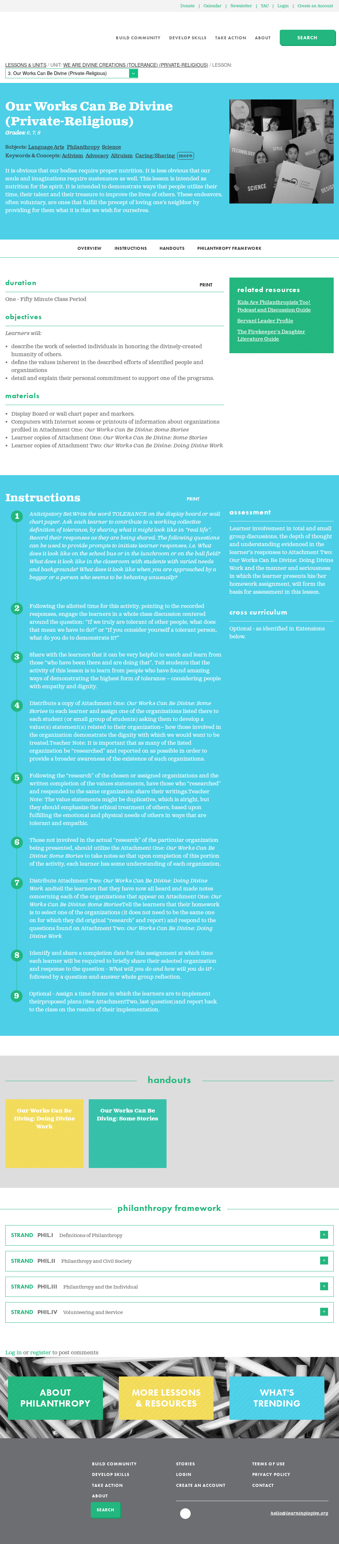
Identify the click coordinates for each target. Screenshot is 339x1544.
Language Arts (46, 147)
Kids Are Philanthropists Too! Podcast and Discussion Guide (274, 306)
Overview (89, 248)
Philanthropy (83, 147)
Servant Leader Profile (265, 321)
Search (307, 37)
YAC (264, 6)
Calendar (212, 6)
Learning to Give (30, 33)
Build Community (138, 38)
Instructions (131, 248)
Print (206, 285)
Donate (187, 6)
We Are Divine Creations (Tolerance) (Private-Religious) (135, 64)
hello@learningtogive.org (299, 1514)
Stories (185, 1464)
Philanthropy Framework (229, 248)
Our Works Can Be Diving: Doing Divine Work (44, 1119)
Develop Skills (188, 38)
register (40, 1352)
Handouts (172, 248)
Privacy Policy (271, 1474)
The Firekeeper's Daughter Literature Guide (271, 335)
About (263, 38)
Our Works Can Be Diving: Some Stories (127, 1115)
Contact (263, 1485)
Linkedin (186, 1516)
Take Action (230, 38)
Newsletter (241, 6)
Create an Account (315, 6)
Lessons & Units (25, 64)
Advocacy (97, 155)
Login (283, 6)
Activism (72, 155)
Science (111, 147)
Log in (13, 1352)
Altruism (122, 155)
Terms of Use (268, 1464)
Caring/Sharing (155, 155)
